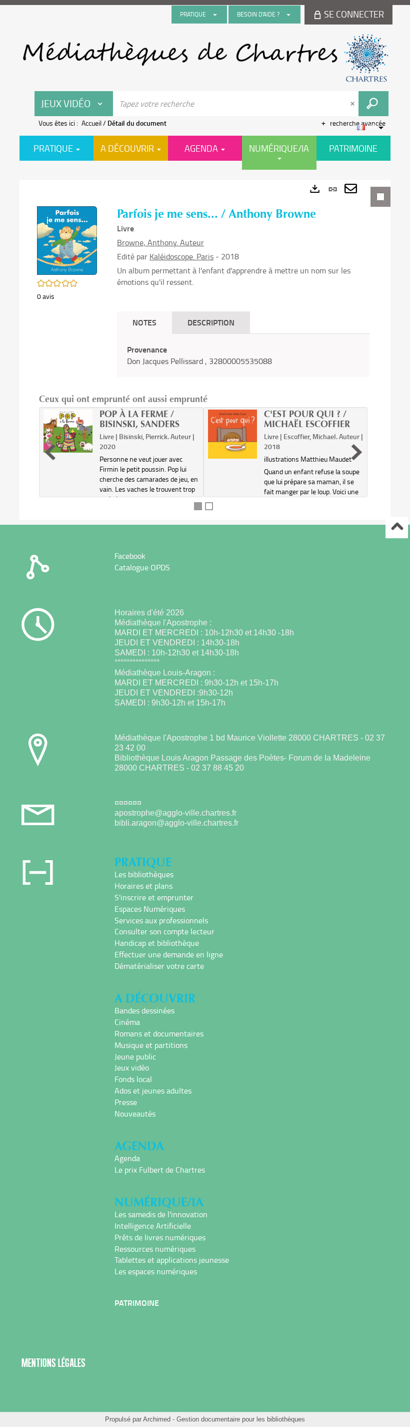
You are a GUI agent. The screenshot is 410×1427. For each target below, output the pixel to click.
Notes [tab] (144, 322)
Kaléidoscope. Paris (182, 256)
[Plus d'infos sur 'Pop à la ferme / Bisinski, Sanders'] (68, 431)
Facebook (130, 555)
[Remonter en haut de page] (397, 527)
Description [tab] (211, 322)
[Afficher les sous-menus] (215, 15)
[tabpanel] (205, 350)
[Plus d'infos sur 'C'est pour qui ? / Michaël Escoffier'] (232, 434)
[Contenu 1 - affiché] (198, 506)
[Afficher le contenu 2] (209, 506)
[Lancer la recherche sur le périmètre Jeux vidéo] (373, 103)
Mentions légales (54, 1362)
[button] (67, 239)
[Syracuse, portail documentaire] (205, 58)
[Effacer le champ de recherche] (353, 103)
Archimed (156, 1419)
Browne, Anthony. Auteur (160, 242)
